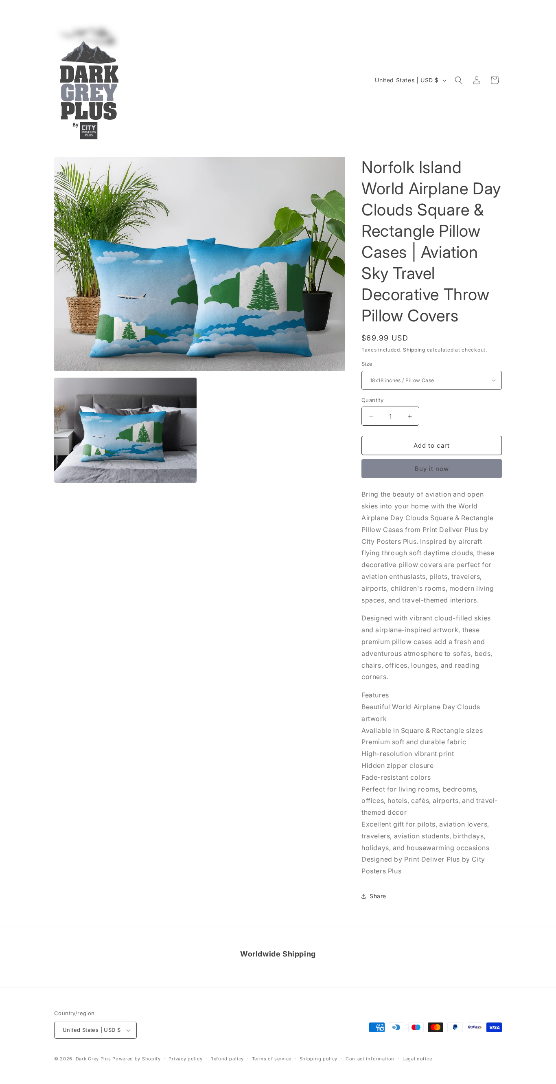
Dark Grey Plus (93, 1059)
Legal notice (417, 1059)
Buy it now (432, 469)
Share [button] (378, 896)
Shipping (414, 350)
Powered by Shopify (136, 1059)
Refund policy (227, 1059)
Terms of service (271, 1059)
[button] (459, 80)
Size (367, 364)
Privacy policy (185, 1059)
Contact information (370, 1059)
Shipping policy (319, 1059)
